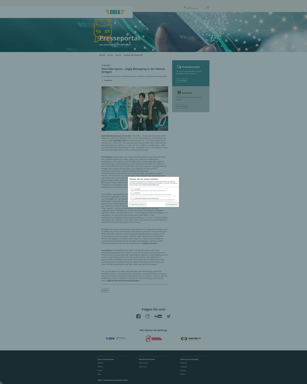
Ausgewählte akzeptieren (137, 204)
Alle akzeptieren (172, 204)
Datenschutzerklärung (150, 185)
